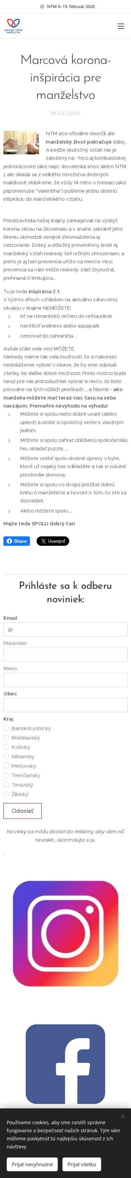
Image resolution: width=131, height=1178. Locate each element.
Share (20, 541)
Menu (121, 26)
